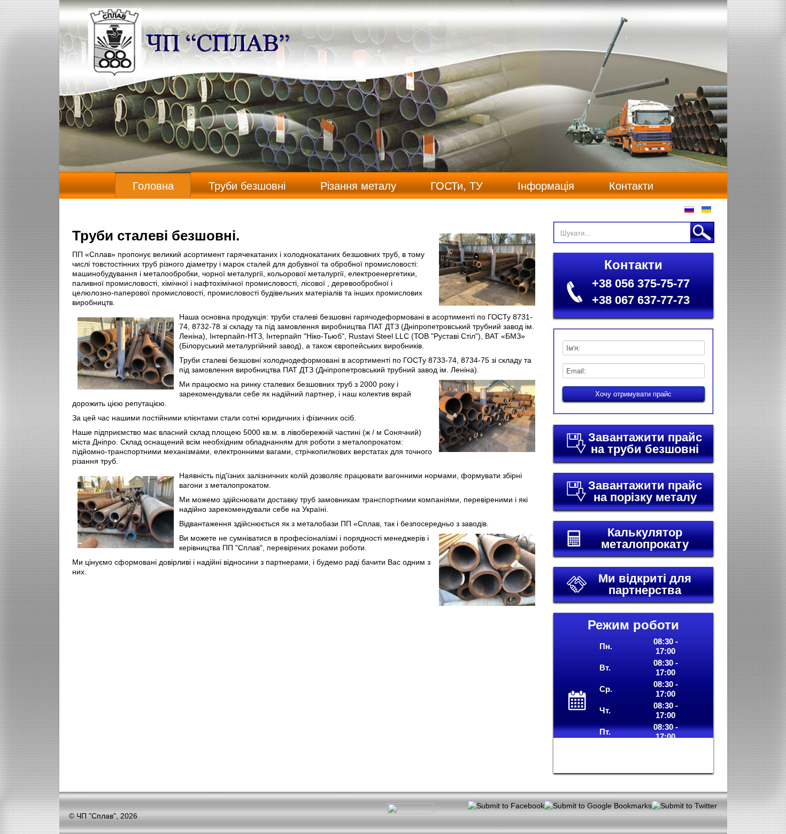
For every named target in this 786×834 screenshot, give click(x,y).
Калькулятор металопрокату (645, 538)
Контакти (631, 186)
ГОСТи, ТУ (456, 186)
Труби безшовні (247, 186)
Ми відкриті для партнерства (644, 584)
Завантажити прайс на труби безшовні (645, 443)
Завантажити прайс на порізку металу (645, 491)
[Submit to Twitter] (684, 805)
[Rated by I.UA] (410, 810)
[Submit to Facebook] (506, 805)
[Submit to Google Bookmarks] (598, 805)
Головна (153, 186)
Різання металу (358, 186)
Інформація (546, 186)
